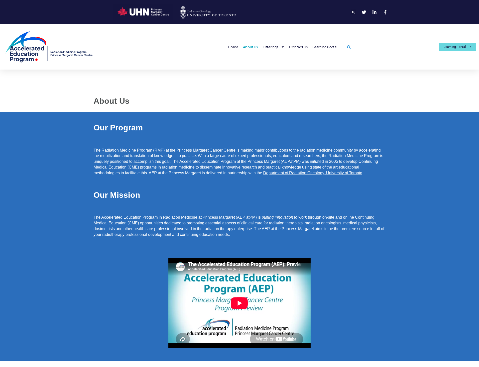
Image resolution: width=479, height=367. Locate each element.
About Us (250, 47)
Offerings (270, 47)
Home (233, 47)
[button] (353, 12)
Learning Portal (325, 47)
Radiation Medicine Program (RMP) (133, 150)
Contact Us (298, 47)
